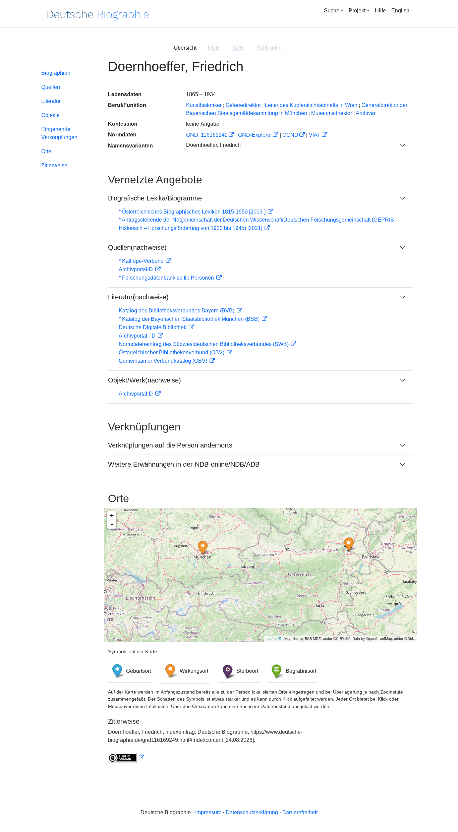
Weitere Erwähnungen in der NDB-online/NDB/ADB (184, 464)
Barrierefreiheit (300, 812)
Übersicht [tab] (185, 48)
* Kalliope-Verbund (142, 261)
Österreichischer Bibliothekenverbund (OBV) (172, 352)
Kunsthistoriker (204, 105)
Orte (46, 151)
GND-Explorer (255, 135)
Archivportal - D (138, 336)
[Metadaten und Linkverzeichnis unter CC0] (126, 757)
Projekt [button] (357, 10)
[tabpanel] (229, 415)
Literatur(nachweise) (138, 297)
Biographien (55, 73)
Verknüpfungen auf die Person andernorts (170, 445)
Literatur (51, 101)
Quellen (50, 87)
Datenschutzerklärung (252, 812)
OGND (290, 135)
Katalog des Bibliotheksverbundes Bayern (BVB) (177, 310)
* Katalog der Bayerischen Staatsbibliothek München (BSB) (190, 319)
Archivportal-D (136, 269)
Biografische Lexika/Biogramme (155, 198)
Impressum (208, 812)
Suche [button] (331, 10)
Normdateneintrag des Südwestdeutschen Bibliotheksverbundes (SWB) (204, 344)
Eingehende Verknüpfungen (59, 133)
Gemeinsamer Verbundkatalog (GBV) (164, 361)
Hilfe (380, 10)
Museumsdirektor (331, 113)
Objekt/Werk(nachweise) (144, 380)
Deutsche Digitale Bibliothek (153, 327)
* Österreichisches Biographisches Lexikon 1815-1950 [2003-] (193, 212)
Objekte (50, 115)
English (400, 10)
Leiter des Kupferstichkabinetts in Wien (311, 105)
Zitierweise (54, 165)
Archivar (366, 113)
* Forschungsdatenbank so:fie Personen (167, 278)
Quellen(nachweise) (137, 247)
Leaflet (271, 638)
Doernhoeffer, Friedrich (213, 145)
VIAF (315, 135)
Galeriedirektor (243, 105)
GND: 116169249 (207, 135)
